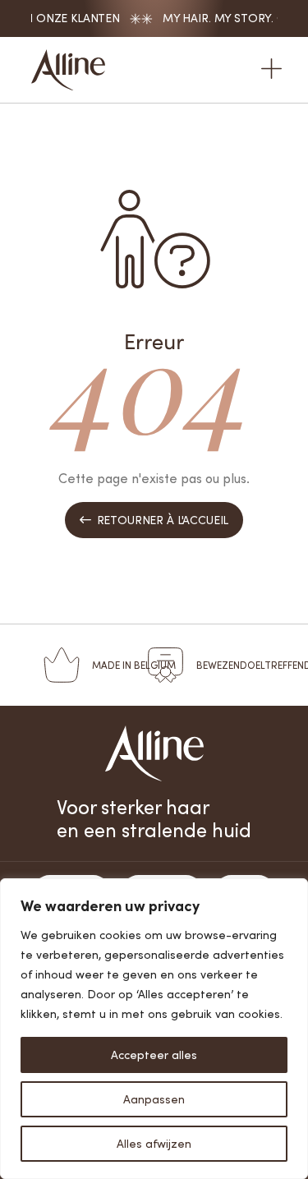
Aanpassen (154, 1099)
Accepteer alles (154, 1054)
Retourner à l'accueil (154, 519)
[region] (154, 1028)
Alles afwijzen (154, 1143)
